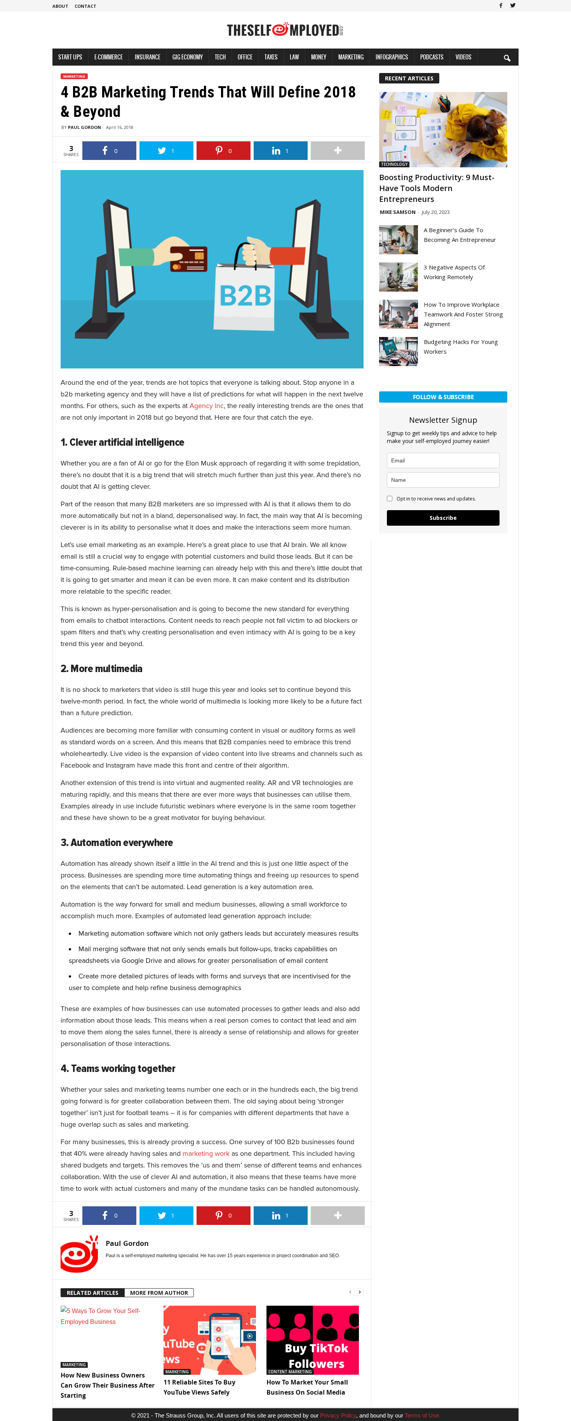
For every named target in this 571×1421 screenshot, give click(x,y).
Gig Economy (187, 57)
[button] (506, 57)
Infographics (392, 57)
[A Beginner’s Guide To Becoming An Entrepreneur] (398, 239)
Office (245, 57)
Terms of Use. (422, 1415)
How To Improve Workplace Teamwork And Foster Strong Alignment (463, 314)
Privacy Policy (338, 1415)
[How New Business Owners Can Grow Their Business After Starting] (108, 1337)
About (60, 6)
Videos (464, 57)
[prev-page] (350, 1291)
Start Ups (70, 57)
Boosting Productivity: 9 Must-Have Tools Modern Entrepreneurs (436, 188)
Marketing (351, 57)
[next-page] (360, 1291)
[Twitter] (512, 6)
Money (318, 57)
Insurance (147, 57)
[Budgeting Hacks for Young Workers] (398, 351)
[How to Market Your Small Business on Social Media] (314, 1340)
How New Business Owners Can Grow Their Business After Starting (108, 1385)
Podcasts (432, 57)
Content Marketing (290, 1371)
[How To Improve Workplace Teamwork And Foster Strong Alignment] (398, 314)
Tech (220, 57)
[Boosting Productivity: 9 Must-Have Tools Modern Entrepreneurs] (443, 129)
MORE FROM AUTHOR (159, 1292)
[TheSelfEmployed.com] (285, 33)
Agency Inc (207, 405)
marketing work (206, 1153)
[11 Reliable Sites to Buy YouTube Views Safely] (211, 1340)
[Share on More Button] (338, 150)
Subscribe (443, 517)
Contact (85, 6)
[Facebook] (500, 6)
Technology (394, 164)
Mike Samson (398, 211)
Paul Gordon (84, 127)
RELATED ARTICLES (92, 1292)
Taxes (271, 57)
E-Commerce (108, 57)
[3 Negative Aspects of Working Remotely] (398, 277)
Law (294, 57)
